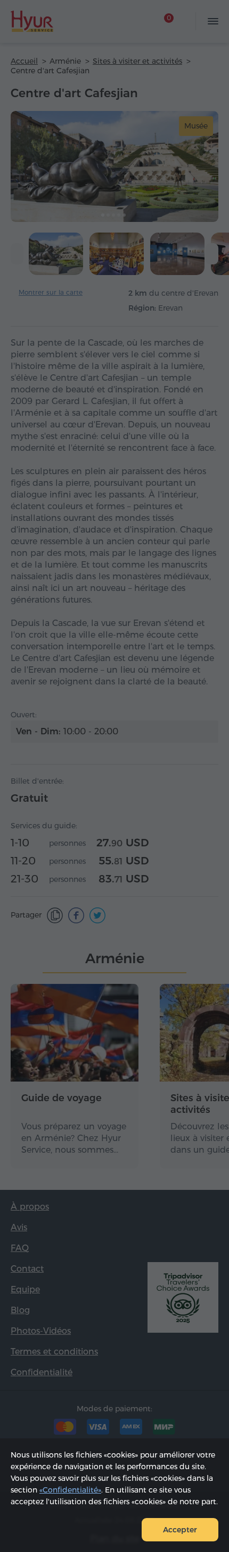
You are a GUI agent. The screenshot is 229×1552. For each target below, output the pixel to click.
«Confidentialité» (70, 1490)
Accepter (180, 1529)
